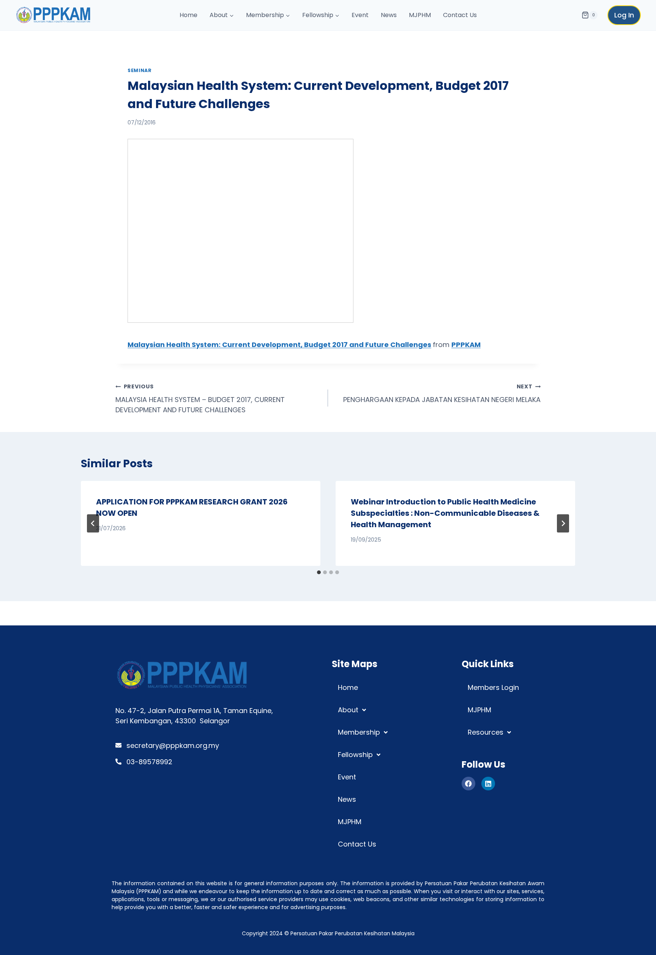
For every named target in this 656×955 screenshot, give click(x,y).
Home (188, 15)
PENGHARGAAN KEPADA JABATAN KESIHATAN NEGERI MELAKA (442, 393)
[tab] (319, 572)
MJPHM (420, 15)
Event (360, 15)
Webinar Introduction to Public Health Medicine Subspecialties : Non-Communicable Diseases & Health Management (445, 513)
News (389, 15)
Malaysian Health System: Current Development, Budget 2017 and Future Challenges (279, 344)
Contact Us (460, 15)
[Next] (563, 523)
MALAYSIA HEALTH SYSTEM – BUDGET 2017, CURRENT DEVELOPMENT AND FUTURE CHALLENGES (200, 399)
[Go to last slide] (93, 523)
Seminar (139, 70)
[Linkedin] (488, 783)
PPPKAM (466, 344)
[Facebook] (468, 783)
